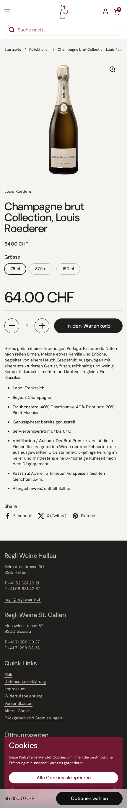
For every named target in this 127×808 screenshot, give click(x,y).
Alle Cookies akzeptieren (64, 777)
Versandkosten (18, 703)
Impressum (14, 688)
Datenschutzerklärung (25, 681)
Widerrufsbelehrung (23, 696)
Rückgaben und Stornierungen (33, 718)
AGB (8, 674)
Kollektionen (39, 49)
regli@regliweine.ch (22, 599)
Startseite (12, 49)
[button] (11, 325)
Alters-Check (17, 710)
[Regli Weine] (63, 11)
